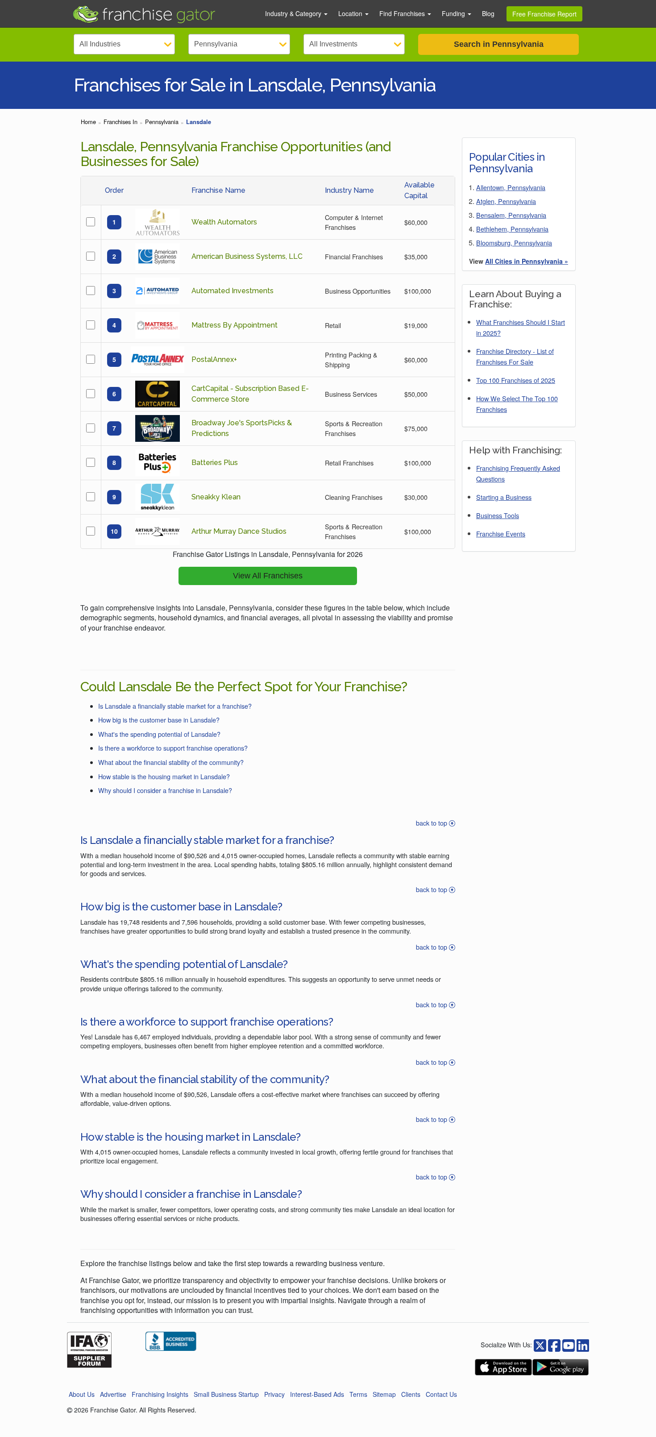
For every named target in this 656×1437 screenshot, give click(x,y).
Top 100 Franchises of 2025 (515, 380)
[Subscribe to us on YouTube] (568, 1344)
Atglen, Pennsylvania (506, 201)
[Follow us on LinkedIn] (583, 1344)
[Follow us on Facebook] (540, 1344)
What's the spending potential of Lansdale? (159, 734)
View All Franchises (268, 575)
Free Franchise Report (544, 13)
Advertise (113, 1394)
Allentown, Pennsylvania (510, 187)
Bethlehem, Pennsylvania (512, 228)
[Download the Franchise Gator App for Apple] (503, 1367)
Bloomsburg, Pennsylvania (514, 242)
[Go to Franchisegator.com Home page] (163, 14)
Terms (358, 1394)
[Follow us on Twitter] (554, 1344)
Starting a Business (503, 497)
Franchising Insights (160, 1394)
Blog (488, 13)
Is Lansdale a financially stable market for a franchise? (175, 705)
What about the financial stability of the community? (171, 762)
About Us (82, 1394)
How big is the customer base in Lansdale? (159, 719)
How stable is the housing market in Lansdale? (164, 776)
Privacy (274, 1394)
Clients (410, 1394)
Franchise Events (500, 533)
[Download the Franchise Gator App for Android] (560, 1367)
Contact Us (441, 1394)
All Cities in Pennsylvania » (526, 261)
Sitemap (384, 1394)
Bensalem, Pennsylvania (511, 215)
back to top (432, 822)
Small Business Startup (226, 1394)
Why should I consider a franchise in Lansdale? (165, 790)
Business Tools (497, 515)
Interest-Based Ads (317, 1394)
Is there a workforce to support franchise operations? (173, 747)
